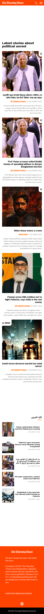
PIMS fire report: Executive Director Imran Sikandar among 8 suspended (27, 444)
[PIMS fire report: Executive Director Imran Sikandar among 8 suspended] (8, 446)
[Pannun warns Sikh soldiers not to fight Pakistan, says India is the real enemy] (22, 273)
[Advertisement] (22, 23)
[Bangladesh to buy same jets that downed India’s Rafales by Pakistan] (8, 495)
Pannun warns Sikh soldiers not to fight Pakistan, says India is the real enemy (23, 299)
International (18, 102)
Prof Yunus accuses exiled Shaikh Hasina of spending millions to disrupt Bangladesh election (22, 164)
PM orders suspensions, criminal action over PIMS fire (27, 478)
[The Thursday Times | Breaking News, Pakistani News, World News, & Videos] (14, 3)
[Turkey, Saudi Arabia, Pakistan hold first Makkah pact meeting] (8, 429)
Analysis (23, 234)
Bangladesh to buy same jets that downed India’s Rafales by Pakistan (27, 494)
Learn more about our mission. (18, 593)
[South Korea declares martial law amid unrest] (22, 340)
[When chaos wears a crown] (22, 207)
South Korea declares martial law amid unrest (22, 365)
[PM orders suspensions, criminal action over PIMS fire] (8, 479)
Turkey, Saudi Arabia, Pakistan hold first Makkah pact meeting (27, 428)
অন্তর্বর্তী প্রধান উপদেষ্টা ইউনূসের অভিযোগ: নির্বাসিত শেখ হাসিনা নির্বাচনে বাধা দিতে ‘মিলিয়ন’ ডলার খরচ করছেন (22, 96)
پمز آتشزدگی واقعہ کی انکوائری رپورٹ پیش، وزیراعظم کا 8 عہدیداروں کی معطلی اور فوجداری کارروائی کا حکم (28, 461)
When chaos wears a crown (28, 230)
